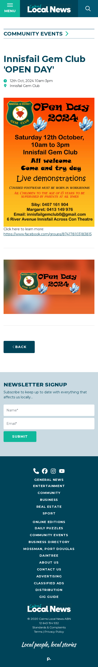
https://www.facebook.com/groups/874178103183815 (48, 234)
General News (49, 480)
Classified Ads (49, 583)
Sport (49, 513)
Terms (38, 631)
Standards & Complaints (49, 627)
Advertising (49, 576)
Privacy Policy (54, 631)
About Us (49, 562)
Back (20, 347)
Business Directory (49, 542)
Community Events (33, 34)
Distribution (49, 590)
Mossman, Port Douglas (49, 549)
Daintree (48, 555)
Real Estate (49, 506)
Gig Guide (49, 597)
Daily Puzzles (49, 528)
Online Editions (49, 522)
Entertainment (49, 486)
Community (49, 493)
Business (49, 500)
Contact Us (49, 569)
